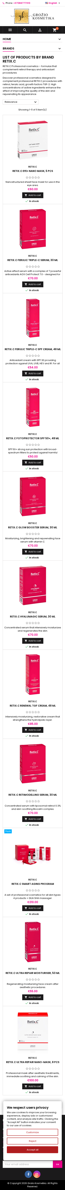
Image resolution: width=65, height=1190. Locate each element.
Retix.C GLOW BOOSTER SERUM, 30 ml (32, 527)
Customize (32, 1132)
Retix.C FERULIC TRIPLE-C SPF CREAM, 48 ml (33, 349)
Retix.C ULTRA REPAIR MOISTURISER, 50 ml (33, 973)
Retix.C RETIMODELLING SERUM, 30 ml (32, 795)
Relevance (21, 102)
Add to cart (33, 195)
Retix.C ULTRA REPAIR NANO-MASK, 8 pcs (32, 1062)
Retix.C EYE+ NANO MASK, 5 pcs (32, 171)
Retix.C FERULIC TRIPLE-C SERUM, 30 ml (32, 260)
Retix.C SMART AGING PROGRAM (33, 884)
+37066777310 (21, 3)
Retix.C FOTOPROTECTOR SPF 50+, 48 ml (32, 438)
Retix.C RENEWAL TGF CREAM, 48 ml (33, 705)
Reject (32, 1141)
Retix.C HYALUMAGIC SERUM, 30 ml (32, 616)
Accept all (32, 1149)
